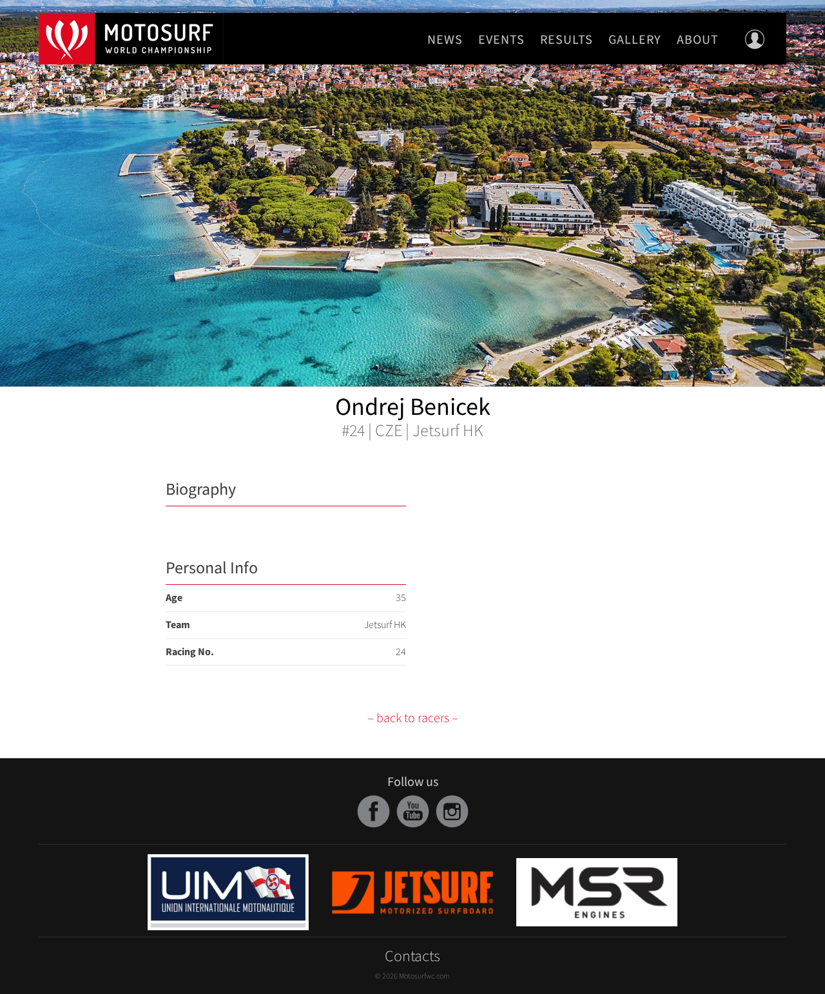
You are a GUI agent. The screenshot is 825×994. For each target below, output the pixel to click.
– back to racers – (412, 718)
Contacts (412, 956)
